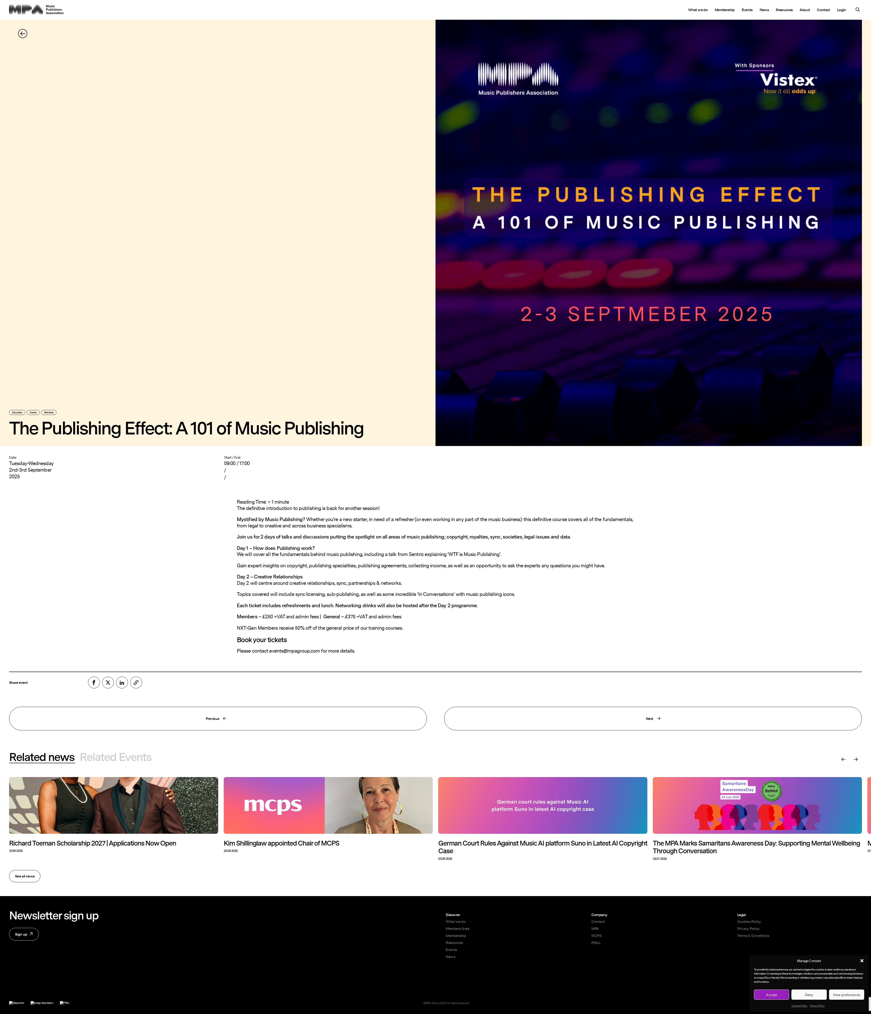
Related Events (115, 756)
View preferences (846, 994)
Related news (41, 756)
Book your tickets (262, 640)
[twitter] (108, 682)
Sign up (18, 936)
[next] (855, 759)
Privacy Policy (817, 1006)
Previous (114, 720)
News (764, 9)
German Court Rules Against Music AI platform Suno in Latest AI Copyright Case (542, 847)
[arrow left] (22, 33)
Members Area (457, 928)
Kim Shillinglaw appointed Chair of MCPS (281, 843)
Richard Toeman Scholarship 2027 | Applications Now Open (92, 843)
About (805, 9)
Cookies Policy (799, 1006)
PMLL (595, 942)
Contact (823, 9)
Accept (771, 994)
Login (841, 9)
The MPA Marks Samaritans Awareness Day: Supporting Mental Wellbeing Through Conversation (756, 847)
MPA (595, 928)
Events (747, 9)
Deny (809, 994)
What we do (698, 9)
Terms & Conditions (753, 935)
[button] (862, 960)
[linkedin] (122, 682)
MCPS (596, 935)
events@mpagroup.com (294, 650)
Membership (725, 9)
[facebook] (94, 682)
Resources (784, 9)
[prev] (843, 759)
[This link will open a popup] (858, 10)
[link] (136, 682)
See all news (24, 876)
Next (548, 720)
